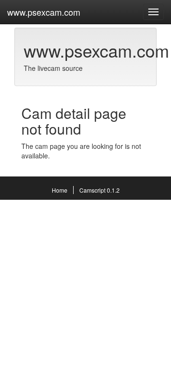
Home (59, 190)
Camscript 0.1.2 (99, 190)
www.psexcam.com (43, 12)
